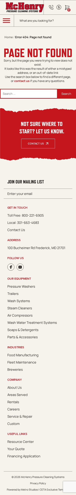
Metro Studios (29, 489)
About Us (14, 387)
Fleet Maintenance (21, 362)
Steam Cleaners (19, 308)
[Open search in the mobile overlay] (45, 21)
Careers (13, 409)
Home (8, 37)
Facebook (11, 267)
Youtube (20, 267)
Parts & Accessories (22, 337)
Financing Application (23, 456)
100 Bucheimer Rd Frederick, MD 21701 (36, 248)
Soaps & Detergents (22, 330)
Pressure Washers (21, 286)
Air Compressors (19, 315)
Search (66, 94)
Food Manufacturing (23, 355)
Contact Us (36, 143)
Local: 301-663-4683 (23, 222)
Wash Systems (18, 301)
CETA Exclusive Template (54, 489)
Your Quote (16, 449)
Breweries (15, 369)
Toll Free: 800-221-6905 (25, 215)
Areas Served (17, 394)
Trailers (12, 293)
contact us (22, 81)
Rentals (13, 402)
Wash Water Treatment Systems (32, 322)
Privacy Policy (38, 483)
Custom (13, 423)
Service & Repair (19, 416)
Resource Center (20, 441)
